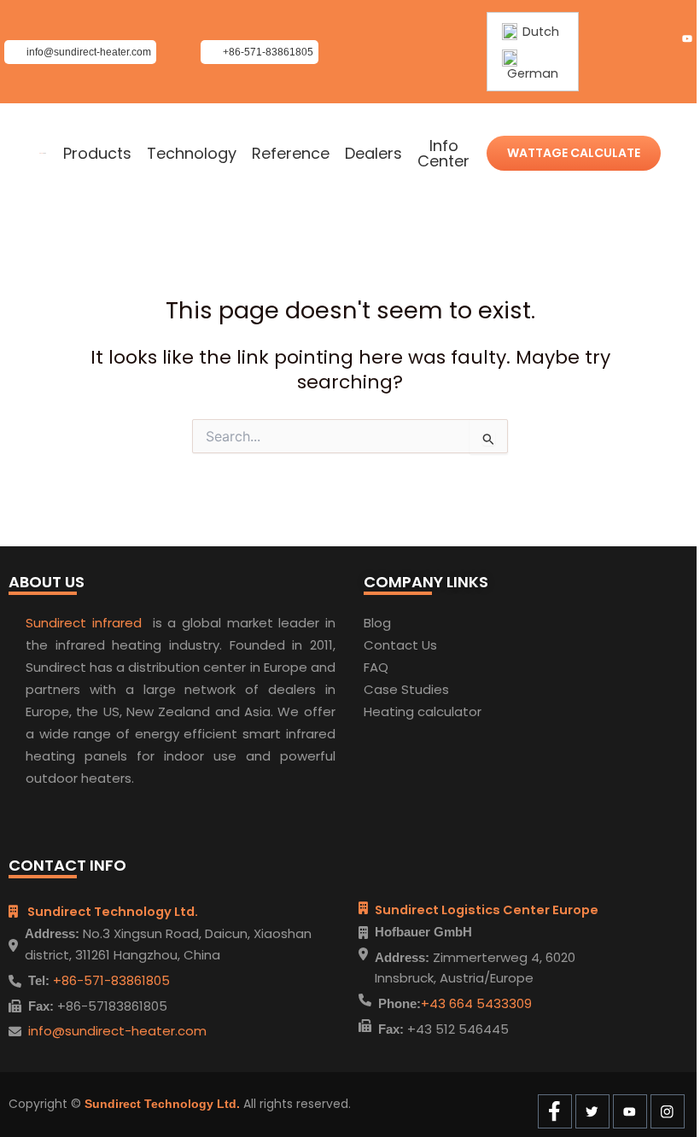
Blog (377, 623)
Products (97, 153)
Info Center (443, 153)
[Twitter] (658, 39)
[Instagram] (687, 65)
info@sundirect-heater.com (117, 1031)
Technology (191, 153)
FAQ (376, 667)
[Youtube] (687, 39)
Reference (291, 153)
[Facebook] (629, 39)
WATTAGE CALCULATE (573, 152)
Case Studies (406, 689)
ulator (462, 711)
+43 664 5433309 (476, 1003)
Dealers (373, 153)
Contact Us (400, 645)
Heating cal (400, 711)
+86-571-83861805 (110, 980)
